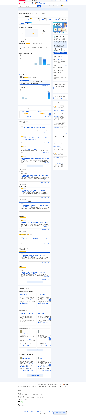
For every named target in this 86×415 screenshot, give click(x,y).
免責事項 (49, 411)
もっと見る (64, 79)
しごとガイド (33, 397)
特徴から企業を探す (25, 394)
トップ (22, 19)
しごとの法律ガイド (28, 397)
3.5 (28, 33)
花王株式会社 (22, 249)
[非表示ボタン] (66, 411)
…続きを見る (29, 299)
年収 (44, 19)
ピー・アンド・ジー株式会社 (25, 201)
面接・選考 (57, 19)
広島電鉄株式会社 (41, 294)
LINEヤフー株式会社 (21, 405)
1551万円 (62, 113)
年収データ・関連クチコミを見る (28, 345)
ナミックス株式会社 (23, 186)
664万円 (62, 166)
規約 (38, 411)
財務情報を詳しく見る (45, 85)
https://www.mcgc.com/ (61, 65)
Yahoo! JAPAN (51, 0)
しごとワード (37, 397)
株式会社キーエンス (44, 358)
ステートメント (43, 411)
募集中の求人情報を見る (26, 303)
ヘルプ (55, 0)
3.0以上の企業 (27, 16)
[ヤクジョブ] (60, 33)
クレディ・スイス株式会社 (45, 331)
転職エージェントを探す (39, 394)
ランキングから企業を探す (32, 394)
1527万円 (62, 119)
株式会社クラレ (22, 266)
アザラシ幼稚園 (63, 0)
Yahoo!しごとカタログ (23, 386)
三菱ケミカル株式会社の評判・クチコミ (41, 386)
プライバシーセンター (33, 411)
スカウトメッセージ (21, 391)
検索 (66, 0)
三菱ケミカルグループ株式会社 (26, 313)
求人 (30, 19)
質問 (50, 19)
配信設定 (33, 391)
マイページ (26, 391)
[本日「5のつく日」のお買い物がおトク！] (30, 1)
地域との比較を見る (30, 116)
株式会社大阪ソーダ (23, 171)
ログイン (33, 3)
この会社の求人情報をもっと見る (45, 182)
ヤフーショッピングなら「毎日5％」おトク (42, 3)
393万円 (62, 149)
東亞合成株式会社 (23, 232)
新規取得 (38, 2)
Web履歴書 (29, 391)
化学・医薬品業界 (21, 16)
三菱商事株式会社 (26, 358)
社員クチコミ (36, 19)
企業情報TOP (28, 386)
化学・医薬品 (60, 59)
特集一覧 (41, 397)
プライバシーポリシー (26, 411)
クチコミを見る (46, 50)
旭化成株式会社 (22, 216)
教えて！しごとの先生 (21, 397)
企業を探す (19, 394)
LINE (24, 401)
